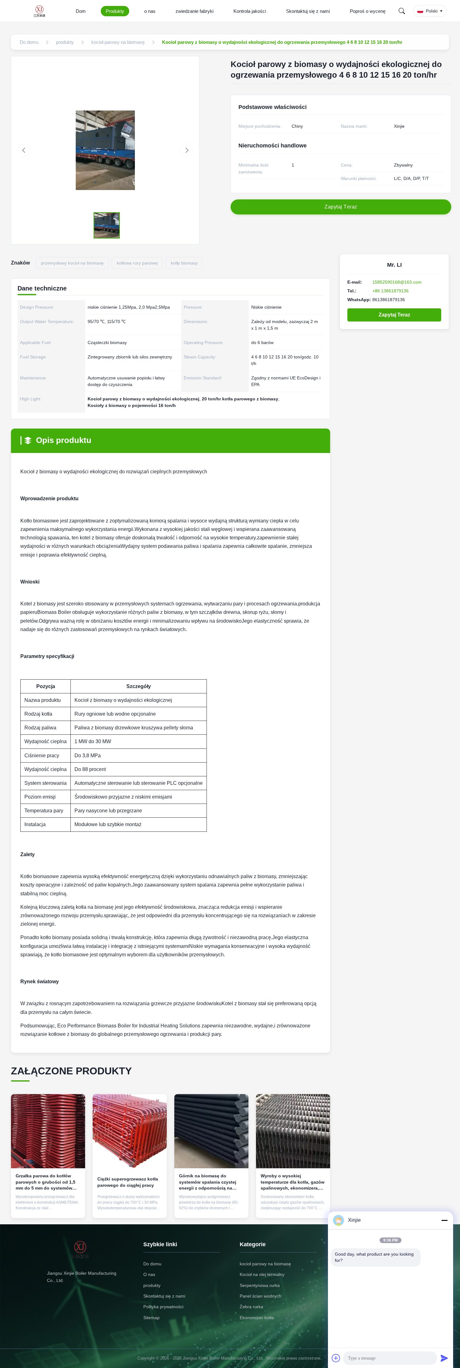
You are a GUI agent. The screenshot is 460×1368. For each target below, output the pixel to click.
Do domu (152, 1263)
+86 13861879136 (390, 290)
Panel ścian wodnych (260, 1296)
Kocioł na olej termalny (262, 1274)
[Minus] (444, 1220)
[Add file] (336, 1358)
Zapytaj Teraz (394, 314)
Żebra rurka (251, 1306)
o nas (150, 11)
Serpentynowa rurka (260, 1285)
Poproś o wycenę (368, 11)
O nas (149, 1274)
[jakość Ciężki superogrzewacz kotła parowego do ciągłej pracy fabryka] (130, 1131)
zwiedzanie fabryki (194, 11)
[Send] (444, 1358)
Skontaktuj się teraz (48, 1208)
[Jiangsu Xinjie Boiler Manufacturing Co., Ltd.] (41, 11)
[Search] (402, 11)
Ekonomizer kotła (257, 1317)
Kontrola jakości (249, 11)
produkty (152, 1285)
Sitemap (151, 1317)
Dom (81, 11)
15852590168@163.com (397, 282)
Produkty (115, 11)
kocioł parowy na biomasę (265, 1263)
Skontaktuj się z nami (308, 11)
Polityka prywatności (163, 1306)
